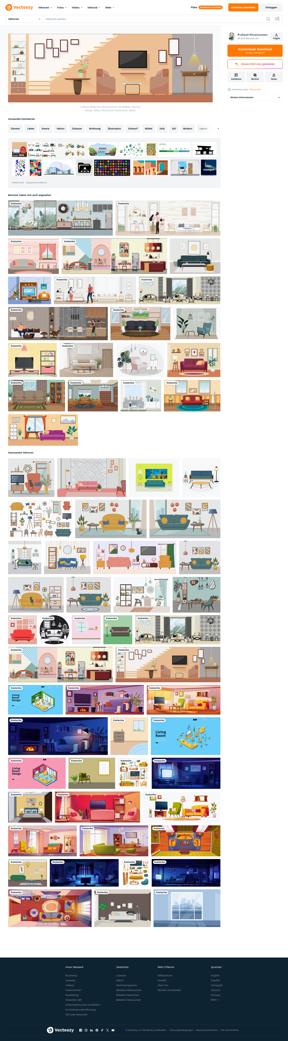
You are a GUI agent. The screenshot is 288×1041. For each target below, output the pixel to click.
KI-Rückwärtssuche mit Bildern (82, 1004)
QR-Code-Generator (76, 1014)
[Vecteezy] (19, 7)
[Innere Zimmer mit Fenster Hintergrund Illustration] (186, 908)
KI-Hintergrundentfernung (80, 1009)
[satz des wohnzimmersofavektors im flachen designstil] (201, 477)
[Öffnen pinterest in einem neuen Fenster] (96, 1030)
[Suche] (268, 19)
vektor (61, 128)
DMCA (119, 980)
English (215, 975)
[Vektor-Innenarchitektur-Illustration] (195, 256)
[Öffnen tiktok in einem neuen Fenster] (102, 1030)
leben (30, 128)
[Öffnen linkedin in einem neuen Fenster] (91, 1030)
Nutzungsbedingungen (181, 1030)
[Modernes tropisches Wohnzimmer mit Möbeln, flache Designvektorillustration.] (60, 218)
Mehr (108, 7)
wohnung (95, 128)
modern (187, 128)
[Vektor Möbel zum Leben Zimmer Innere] (181, 806)
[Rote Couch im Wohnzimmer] (22, 629)
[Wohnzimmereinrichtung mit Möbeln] (93, 395)
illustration (114, 128)
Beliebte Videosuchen (128, 999)
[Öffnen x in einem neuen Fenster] (107, 1030)
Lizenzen (121, 975)
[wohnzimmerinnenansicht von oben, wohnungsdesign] (50, 908)
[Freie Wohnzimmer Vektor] (33, 256)
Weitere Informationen (242, 97)
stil (174, 128)
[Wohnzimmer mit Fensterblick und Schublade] (129, 736)
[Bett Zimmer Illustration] (30, 806)
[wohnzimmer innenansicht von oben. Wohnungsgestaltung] (185, 840)
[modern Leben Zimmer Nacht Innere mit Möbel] (58, 736)
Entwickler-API (73, 999)
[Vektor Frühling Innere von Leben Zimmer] (183, 699)
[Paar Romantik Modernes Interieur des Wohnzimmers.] (168, 218)
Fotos (60, 7)
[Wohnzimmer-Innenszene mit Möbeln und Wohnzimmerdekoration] (140, 323)
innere (45, 128)
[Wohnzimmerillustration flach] (122, 908)
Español (215, 980)
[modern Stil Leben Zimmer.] (24, 557)
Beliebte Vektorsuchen (129, 990)
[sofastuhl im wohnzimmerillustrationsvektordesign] (117, 629)
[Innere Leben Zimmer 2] (67, 557)
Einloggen (271, 7)
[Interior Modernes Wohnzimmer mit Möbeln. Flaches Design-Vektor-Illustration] (168, 664)
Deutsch (215, 990)
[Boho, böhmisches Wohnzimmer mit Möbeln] (42, 840)
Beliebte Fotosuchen (127, 995)
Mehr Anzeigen (208, 167)
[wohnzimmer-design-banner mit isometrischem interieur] (35, 699)
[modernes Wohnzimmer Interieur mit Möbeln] (86, 360)
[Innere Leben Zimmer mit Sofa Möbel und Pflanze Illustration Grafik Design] (54, 629)
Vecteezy (70, 980)
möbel (148, 128)
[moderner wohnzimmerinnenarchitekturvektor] (27, 872)
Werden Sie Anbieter (169, 990)
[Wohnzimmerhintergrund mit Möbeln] (193, 360)
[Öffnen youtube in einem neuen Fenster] (113, 1030)
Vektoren (43, 7)
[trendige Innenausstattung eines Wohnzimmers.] (141, 395)
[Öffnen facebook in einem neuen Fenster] (80, 1030)
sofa (162, 128)
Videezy (69, 985)
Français (215, 995)
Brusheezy (71, 975)
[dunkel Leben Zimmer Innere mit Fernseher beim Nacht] (186, 773)
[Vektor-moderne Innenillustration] (196, 323)
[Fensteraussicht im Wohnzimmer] (86, 629)
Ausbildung (72, 995)
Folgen (276, 38)
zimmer (15, 128)
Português (217, 985)
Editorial (92, 7)
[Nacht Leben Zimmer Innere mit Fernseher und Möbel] (84, 872)
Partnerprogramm (126, 985)
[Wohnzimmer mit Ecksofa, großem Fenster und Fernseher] (114, 840)
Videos (76, 7)
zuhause (77, 128)
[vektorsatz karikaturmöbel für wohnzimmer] (135, 872)
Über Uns (163, 985)
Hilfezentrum (165, 975)
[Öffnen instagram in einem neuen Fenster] (86, 1030)
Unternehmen (73, 990)
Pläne (194, 7)
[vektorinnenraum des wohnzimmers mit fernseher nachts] (186, 872)
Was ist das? (255, 89)
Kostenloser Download (255, 50)
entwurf (133, 128)
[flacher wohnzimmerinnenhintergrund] (43, 430)
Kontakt (162, 980)
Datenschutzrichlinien (207, 1030)
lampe (203, 128)
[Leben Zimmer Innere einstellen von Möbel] (133, 773)
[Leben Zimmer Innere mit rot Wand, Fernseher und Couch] (97, 806)
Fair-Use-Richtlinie (230, 1030)
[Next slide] (215, 128)
